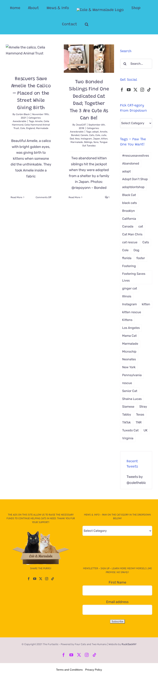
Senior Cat (129, 391)
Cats (91, 135)
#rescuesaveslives (135, 155)
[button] (86, 24)
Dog (136, 250)
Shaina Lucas (132, 399)
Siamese (128, 406)
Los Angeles (131, 328)
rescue (127, 383)
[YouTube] (129, 90)
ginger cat (129, 288)
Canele (84, 135)
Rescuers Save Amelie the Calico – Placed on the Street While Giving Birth (31, 93)
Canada (127, 226)
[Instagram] (142, 90)
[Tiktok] (149, 90)
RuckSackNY (129, 644)
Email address (117, 602)
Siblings (88, 142)
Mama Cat (129, 336)
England (30, 128)
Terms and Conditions (69, 669)
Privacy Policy (93, 669)
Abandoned (130, 163)
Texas (140, 414)
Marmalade (42, 128)
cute (103, 135)
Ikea (77, 138)
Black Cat (129, 195)
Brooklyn (128, 211)
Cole (22, 128)
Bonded (75, 135)
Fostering (129, 266)
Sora (95, 142)
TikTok (126, 422)
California (129, 219)
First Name (117, 582)
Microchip (129, 351)
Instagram (86, 138)
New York (128, 367)
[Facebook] (122, 90)
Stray (143, 406)
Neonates (129, 359)
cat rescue (129, 242)
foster (140, 258)
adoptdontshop (133, 187)
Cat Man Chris (132, 234)
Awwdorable (19, 121)
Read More (16, 197)
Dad (72, 138)
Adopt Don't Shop (135, 179)
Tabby (126, 414)
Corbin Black (23, 114)
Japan (96, 138)
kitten (104, 138)
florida (126, 258)
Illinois (126, 296)
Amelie (39, 121)
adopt (95, 131)
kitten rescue (131, 312)
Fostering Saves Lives (133, 277)
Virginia (127, 438)
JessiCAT (81, 124)
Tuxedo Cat (130, 430)
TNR (139, 422)
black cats (129, 203)
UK (146, 430)
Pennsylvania (132, 375)
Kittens (127, 320)
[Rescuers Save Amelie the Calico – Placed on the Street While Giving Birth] (31, 57)
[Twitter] (135, 90)
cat (140, 226)
